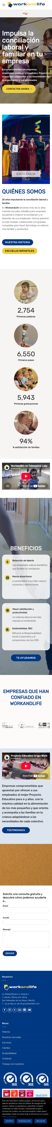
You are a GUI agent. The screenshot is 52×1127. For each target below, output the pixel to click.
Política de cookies (9, 1117)
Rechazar (40, 1121)
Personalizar (25, 1121)
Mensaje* (7, 929)
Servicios (6, 1042)
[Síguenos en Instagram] (9, 1010)
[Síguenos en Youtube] (29, 1010)
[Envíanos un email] (19, 1010)
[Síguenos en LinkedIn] (24, 1010)
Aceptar (9, 1121)
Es (24, 13)
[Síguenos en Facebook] (4, 1010)
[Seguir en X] (14, 1010)
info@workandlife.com (30, 1003)
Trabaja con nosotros (13, 1064)
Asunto (6, 917)
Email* (6, 906)
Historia (6, 1032)
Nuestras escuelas (11, 1037)
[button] (3, 4)
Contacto (7, 1058)
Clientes (6, 1048)
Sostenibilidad (9, 1053)
